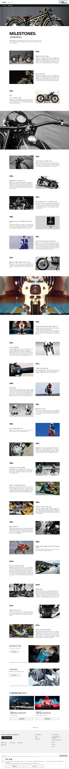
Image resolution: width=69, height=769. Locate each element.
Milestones (10, 5)
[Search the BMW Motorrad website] (8, 2)
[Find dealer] (12, 2)
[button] (4, 2)
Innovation (4, 5)
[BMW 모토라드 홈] (63, 2)
